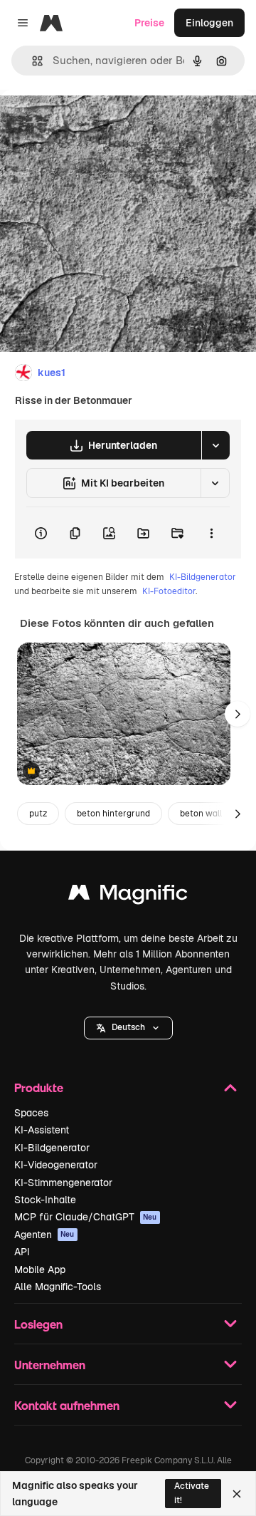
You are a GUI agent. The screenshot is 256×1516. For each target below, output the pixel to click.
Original (91, 122)
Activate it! (191, 1492)
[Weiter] (237, 714)
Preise (149, 22)
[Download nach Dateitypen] (215, 445)
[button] (128, 1028)
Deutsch (128, 1027)
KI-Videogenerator (55, 1164)
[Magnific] (128, 896)
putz (38, 813)
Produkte (38, 1087)
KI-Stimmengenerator (63, 1182)
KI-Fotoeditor (169, 591)
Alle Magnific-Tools (57, 1286)
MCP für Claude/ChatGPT (85, 1216)
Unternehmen (49, 1364)
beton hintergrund (113, 813)
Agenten (44, 1234)
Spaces (31, 1112)
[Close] (237, 1493)
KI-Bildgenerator (202, 577)
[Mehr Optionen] (211, 533)
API (22, 1251)
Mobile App (39, 1269)
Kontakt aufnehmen (66, 1405)
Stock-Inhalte (45, 1199)
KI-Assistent (41, 1129)
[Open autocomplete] (31, 61)
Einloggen (209, 22)
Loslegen (38, 1324)
